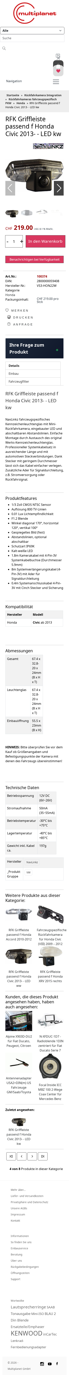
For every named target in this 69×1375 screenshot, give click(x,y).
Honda (10, 295)
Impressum (18, 1214)
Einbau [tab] (14, 373)
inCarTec (50, 1334)
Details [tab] (14, 366)
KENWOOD (26, 1333)
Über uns (16, 1260)
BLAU (49, 1313)
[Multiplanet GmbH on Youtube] (50, 1363)
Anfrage (22, 324)
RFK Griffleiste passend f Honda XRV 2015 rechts (50, 976)
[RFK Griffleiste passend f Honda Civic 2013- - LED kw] (34, 175)
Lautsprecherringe (28, 1307)
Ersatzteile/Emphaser (27, 1326)
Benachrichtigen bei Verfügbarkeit (35, 259)
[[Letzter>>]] (43, 1156)
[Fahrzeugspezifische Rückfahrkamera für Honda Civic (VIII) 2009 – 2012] (50, 914)
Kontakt (15, 1220)
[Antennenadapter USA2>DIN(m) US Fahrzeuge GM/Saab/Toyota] (18, 1062)
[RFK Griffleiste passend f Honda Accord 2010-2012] (18, 914)
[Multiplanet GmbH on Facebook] (57, 1363)
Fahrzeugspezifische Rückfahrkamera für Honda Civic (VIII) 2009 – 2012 (50, 937)
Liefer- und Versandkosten (27, 1196)
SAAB (51, 1307)
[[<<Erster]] (11, 1156)
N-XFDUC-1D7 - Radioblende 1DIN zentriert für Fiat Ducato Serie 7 (50, 1043)
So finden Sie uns (21, 1242)
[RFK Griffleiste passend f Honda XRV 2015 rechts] (50, 956)
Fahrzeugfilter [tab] (19, 381)
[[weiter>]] (32, 1156)
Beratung (16, 1254)
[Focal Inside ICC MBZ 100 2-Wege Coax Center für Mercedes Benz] (50, 1066)
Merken (19, 310)
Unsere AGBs (19, 1208)
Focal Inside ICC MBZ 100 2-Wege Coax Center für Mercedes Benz (50, 1092)
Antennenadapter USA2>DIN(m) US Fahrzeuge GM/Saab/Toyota (19, 1085)
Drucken (23, 317)
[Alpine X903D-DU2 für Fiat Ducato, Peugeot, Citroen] (18, 1021)
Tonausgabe (20, 1313)
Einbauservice (19, 1248)
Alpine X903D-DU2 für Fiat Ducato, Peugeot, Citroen (19, 1041)
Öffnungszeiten (20, 1273)
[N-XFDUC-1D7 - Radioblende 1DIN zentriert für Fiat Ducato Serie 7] (50, 1021)
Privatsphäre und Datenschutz (29, 1202)
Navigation (14, 81)
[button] (59, 188)
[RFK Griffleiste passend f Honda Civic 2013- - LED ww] (18, 956)
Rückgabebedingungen (25, 1267)
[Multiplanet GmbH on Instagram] (42, 1363)
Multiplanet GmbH (19, 1369)
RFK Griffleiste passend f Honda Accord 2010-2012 (19, 934)
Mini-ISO (37, 1313)
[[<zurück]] (21, 1156)
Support (15, 1279)
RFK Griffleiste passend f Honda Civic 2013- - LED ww (19, 979)
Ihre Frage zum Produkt (26, 348)
